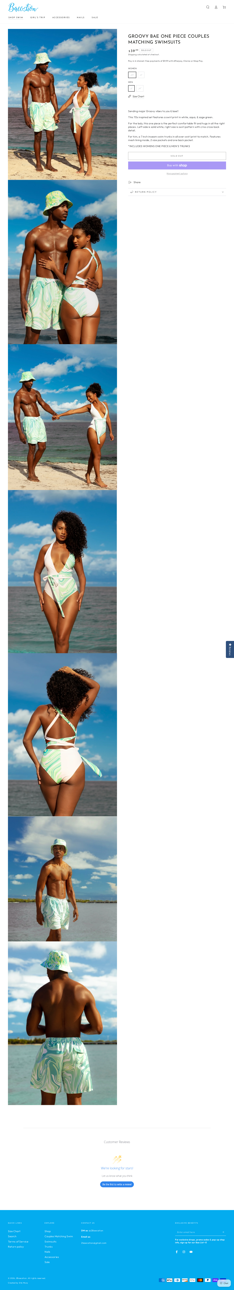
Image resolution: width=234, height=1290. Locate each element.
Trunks (49, 1246)
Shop (48, 1231)
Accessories (52, 1257)
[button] (208, 7)
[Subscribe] (224, 1232)
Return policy (16, 1246)
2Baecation (21, 1278)
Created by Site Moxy (18, 1283)
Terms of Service (18, 1241)
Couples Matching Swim (59, 1236)
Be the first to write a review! (117, 1184)
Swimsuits (50, 1241)
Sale (47, 1262)
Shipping (132, 54)
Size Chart (14, 1231)
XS (132, 74)
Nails (47, 1251)
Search (12, 1236)
